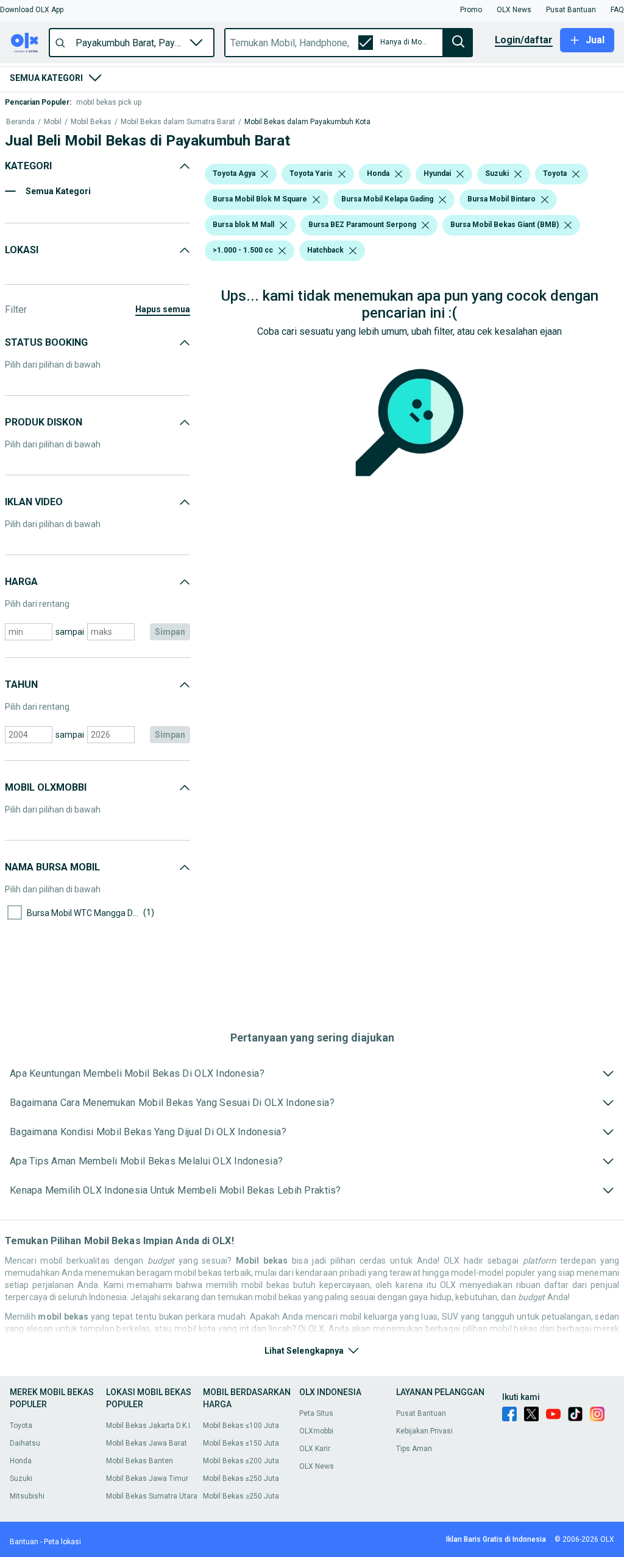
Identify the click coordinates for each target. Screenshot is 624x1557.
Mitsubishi (27, 1496)
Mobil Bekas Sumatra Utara (151, 1496)
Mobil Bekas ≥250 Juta (241, 1496)
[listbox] (264, 174)
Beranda (20, 122)
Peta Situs (316, 1413)
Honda (21, 1461)
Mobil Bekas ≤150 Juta (241, 1443)
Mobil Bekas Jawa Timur (147, 1478)
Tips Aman (414, 1448)
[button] (31, 10)
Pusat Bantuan (421, 1413)
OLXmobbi (316, 1431)
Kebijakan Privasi (424, 1431)
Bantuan (24, 1542)
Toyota (21, 1425)
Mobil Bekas (91, 122)
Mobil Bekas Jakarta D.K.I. (149, 1425)
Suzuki (21, 1478)
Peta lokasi (62, 1542)
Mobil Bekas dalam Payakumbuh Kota (307, 122)
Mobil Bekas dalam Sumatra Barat (178, 122)
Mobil (53, 122)
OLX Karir (314, 1448)
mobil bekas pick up (108, 102)
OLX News (316, 1466)
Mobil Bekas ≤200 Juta (241, 1461)
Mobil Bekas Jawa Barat (146, 1443)
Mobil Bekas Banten (139, 1461)
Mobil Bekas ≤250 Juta (241, 1478)
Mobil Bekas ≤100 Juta (241, 1425)
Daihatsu (25, 1443)
